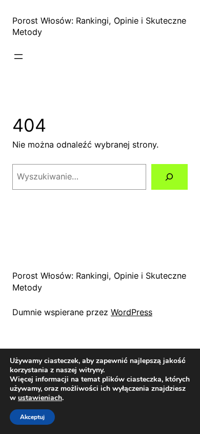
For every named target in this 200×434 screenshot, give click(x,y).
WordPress (131, 312)
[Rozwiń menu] (18, 56)
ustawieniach (40, 398)
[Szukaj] (169, 177)
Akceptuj (32, 417)
